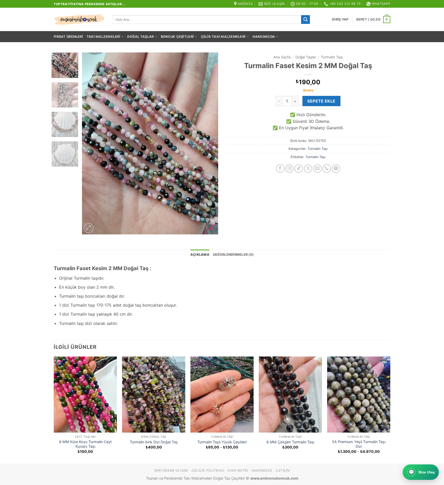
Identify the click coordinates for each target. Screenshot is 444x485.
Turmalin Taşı (332, 57)
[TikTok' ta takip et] (298, 168)
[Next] (209, 143)
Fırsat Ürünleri (68, 37)
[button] (340, 19)
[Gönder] (305, 19)
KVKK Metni (238, 470)
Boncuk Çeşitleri (177, 37)
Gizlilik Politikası (207, 470)
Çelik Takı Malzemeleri (223, 37)
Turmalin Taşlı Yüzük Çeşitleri (222, 442)
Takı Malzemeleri (103, 37)
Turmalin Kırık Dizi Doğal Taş (154, 442)
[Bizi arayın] (326, 168)
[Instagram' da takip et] (289, 168)
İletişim (283, 470)
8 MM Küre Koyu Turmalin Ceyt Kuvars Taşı (85, 444)
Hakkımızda (264, 37)
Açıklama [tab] (199, 255)
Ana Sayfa (282, 57)
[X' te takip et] (308, 168)
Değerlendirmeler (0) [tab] (233, 255)
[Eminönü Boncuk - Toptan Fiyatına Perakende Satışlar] (79, 19)
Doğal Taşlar (140, 37)
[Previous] (91, 143)
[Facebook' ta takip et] (280, 168)
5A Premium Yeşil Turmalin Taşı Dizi (358, 444)
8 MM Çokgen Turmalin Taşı (290, 442)
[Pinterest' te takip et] (336, 168)
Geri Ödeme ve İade (171, 470)
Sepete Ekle (321, 101)
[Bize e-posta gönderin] (317, 168)
